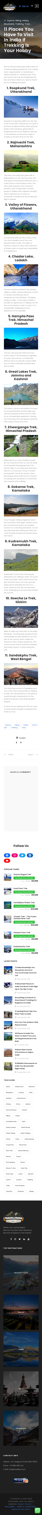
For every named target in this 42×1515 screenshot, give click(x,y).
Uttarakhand (21, 1428)
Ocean (18, 1156)
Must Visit (9, 1151)
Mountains (9, 24)
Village (31, 1191)
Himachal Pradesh (21, 1273)
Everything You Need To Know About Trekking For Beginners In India (26, 1000)
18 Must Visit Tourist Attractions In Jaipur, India (24, 1052)
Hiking (18, 20)
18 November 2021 (23, 979)
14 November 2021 (23, 1017)
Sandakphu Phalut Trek (24, 902)
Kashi (17, 1139)
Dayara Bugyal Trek (22, 874)
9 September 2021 (23, 1072)
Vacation (9, 1191)
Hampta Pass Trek (22, 932)
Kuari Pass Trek (20, 888)
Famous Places (11, 1110)
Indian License (11, 1127)
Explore (10, 20)
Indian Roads (25, 1127)
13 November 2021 (23, 1028)
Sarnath (30, 1174)
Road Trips (9, 1174)
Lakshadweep (29, 1139)
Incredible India (11, 1121)
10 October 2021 (23, 1058)
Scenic (8, 1180)
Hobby (25, 20)
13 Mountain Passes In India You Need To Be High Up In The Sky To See (26, 986)
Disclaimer (10, 1507)
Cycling (21, 1092)
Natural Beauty (23, 1151)
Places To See (11, 1168)
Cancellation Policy (21, 1509)
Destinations (21, 1098)
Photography (10, 1162)
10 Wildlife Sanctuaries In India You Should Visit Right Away (26, 1066)
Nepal (21, 1389)
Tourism (19, 1180)
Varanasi (21, 1191)
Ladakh (21, 1349)
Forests (24, 1110)
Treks (27, 24)
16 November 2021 (23, 993)
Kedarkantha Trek (22, 946)
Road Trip (24, 1168)
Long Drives (10, 1145)
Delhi (30, 1092)
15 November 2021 (23, 1006)
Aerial (8, 1087)
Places (22, 1162)
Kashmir (21, 1312)
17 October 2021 (22, 1045)
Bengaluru (9, 1092)
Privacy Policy (25, 1504)
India (23, 1121)
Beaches (32, 1087)
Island (8, 1139)
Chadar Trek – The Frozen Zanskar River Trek (25, 917)
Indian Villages (26, 1133)
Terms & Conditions (26, 1507)
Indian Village (10, 1133)
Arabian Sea (19, 1087)
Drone (18, 1104)
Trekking (19, 24)
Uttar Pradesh (20, 1186)
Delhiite (8, 1098)
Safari (21, 1174)
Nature (8, 1156)
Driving (8, 1104)
